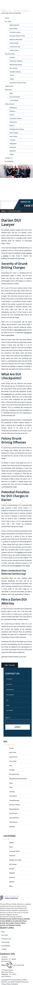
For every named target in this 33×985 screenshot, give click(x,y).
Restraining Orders (16, 64)
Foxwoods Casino (16, 118)
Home (7, 18)
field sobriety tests (20, 330)
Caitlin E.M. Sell (15, 47)
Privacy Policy (6, 984)
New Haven (13, 136)
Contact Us (8, 158)
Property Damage (14, 800)
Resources (8, 90)
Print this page (10, 665)
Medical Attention (14, 809)
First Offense (13, 796)
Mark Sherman (14, 25)
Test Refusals (13, 813)
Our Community (15, 97)
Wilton (12, 154)
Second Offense (14, 818)
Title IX (12, 75)
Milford (12, 125)
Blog (11, 93)
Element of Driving (14, 805)
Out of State (12, 761)
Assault (12, 57)
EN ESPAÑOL (17, 13)
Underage (12, 826)
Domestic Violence (16, 61)
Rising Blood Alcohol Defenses (18, 778)
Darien (12, 115)
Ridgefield (13, 143)
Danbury (12, 111)
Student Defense (15, 72)
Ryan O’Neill (14, 29)
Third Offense (13, 822)
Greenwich (13, 122)
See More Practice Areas (18, 82)
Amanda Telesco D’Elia (17, 36)
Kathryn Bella (14, 43)
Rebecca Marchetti (16, 39)
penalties (18, 566)
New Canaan (14, 133)
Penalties (12, 770)
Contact (4, 949)
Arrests (11, 748)
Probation (12, 792)
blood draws (10, 335)
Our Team (8, 21)
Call (2, 657)
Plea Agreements (14, 774)
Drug (10, 765)
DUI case (4, 327)
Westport (13, 151)
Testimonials (9, 86)
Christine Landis (15, 32)
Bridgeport (13, 107)
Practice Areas (10, 54)
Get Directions (6, 961)
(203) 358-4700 (7, 13)
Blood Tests (12, 752)
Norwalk (12, 140)
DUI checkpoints (6, 394)
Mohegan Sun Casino (17, 129)
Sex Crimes (13, 68)
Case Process (13, 757)
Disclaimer (14, 984)
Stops (11, 783)
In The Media (14, 100)
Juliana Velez (14, 50)
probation (20, 552)
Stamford (13, 147)
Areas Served (9, 104)
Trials (10, 787)
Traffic (12, 79)
